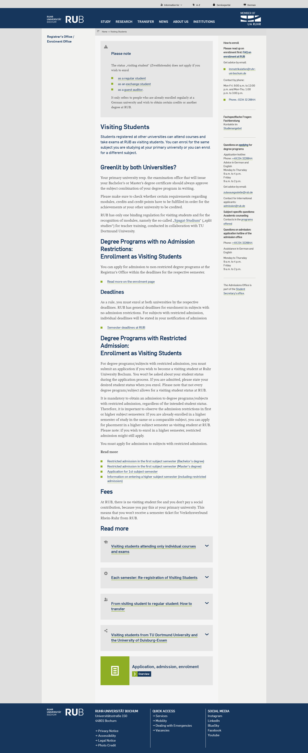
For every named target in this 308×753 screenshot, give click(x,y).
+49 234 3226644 (242, 158)
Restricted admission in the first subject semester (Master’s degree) (154, 466)
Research (124, 22)
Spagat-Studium (187, 220)
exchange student (138, 84)
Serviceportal (223, 5)
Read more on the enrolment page (131, 281)
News (163, 22)
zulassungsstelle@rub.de (238, 192)
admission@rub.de (234, 206)
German (251, 5)
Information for (171, 5)
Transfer (145, 22)
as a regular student (132, 78)
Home (104, 31)
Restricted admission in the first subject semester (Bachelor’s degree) (155, 461)
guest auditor (133, 90)
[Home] (65, 18)
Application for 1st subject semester (132, 471)
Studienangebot (233, 128)
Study (106, 22)
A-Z (198, 5)
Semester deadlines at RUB (126, 327)
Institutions (204, 22)
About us (180, 22)
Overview (157, 670)
